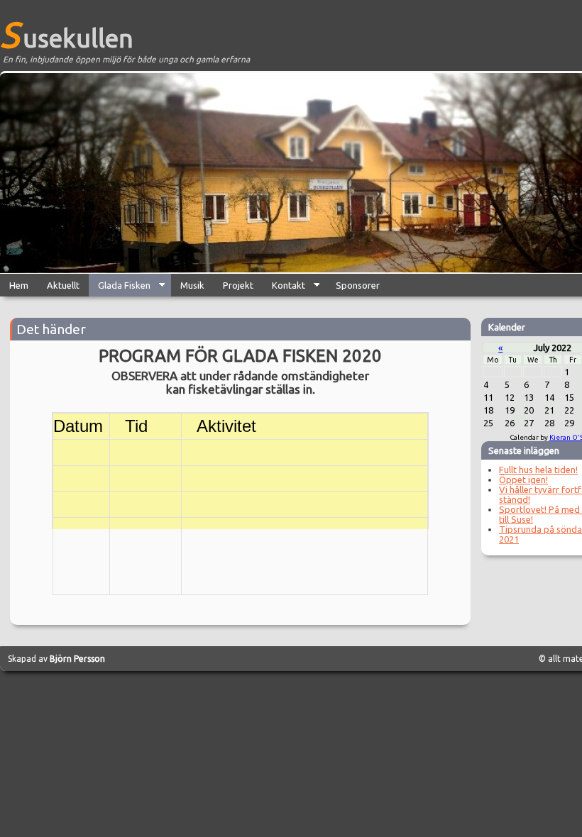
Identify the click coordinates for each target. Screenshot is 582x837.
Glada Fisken (119, 288)
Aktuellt (63, 285)
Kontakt (284, 288)
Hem (18, 285)
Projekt (238, 285)
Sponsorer (358, 285)
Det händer (51, 329)
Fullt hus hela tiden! (538, 470)
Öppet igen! (523, 479)
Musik (192, 285)
